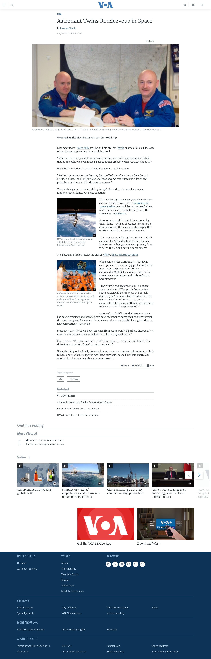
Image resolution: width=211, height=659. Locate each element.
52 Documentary (116, 613)
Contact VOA (113, 645)
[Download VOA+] (165, 524)
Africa (64, 563)
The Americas (68, 568)
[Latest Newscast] (202, 5)
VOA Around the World (74, 651)
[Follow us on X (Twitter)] (115, 564)
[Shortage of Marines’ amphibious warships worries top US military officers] (83, 475)
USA (59, 14)
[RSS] (135, 564)
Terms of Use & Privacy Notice (33, 645)
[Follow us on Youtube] (122, 564)
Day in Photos (69, 607)
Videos (155, 607)
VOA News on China (117, 607)
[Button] (150, 41)
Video (21, 457)
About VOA (23, 651)
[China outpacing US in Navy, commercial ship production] (128, 475)
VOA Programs (25, 607)
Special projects (25, 613)
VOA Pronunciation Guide (165, 651)
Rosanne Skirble (68, 28)
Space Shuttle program (125, 254)
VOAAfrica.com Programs (31, 629)
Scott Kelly (83, 147)
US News (21, 563)
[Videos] (193, 5)
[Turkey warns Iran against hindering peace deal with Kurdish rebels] (173, 475)
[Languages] (184, 5)
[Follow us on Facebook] (108, 564)
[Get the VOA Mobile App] (105, 524)
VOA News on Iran (71, 613)
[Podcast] (142, 564)
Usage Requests (159, 645)
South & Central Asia (72, 591)
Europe (65, 580)
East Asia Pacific (70, 574)
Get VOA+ (67, 645)
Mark (121, 147)
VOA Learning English (74, 629)
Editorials (112, 629)
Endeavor (120, 213)
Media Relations (115, 651)
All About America (27, 568)
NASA (106, 254)
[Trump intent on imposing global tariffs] (38, 475)
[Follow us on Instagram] (128, 564)
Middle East (67, 585)
